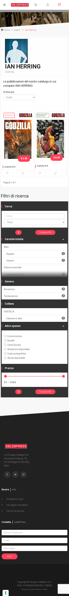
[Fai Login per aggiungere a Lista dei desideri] (7, 173)
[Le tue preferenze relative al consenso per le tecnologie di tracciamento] (6, 593)
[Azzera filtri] (18, 232)
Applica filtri (46, 232)
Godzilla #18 (9, 167)
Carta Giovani (14, 345)
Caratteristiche (14, 239)
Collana (9, 303)
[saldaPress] (20, 4)
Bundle (10, 340)
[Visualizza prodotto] (23, 173)
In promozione (14, 336)
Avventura (34, 289)
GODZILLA (9, 311)
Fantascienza (34, 296)
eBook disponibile (16, 358)
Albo (6, 247)
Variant (35, 260)
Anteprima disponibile (18, 349)
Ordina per (8, 92)
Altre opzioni (12, 325)
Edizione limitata (35, 274)
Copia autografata (16, 353)
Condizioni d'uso (14, 499)
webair (45, 589)
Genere (9, 281)
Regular (35, 253)
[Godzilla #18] (18, 140)
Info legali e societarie (17, 505)
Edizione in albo (35, 318)
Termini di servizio (15, 511)
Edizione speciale (13, 267)
